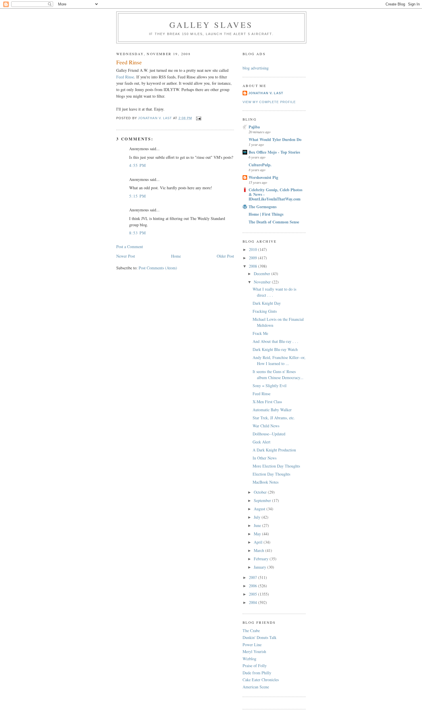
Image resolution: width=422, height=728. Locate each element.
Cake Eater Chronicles (261, 679)
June (258, 525)
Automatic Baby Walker (272, 409)
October (261, 492)
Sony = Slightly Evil (270, 385)
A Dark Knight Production (274, 450)
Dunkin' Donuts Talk (259, 637)
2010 (253, 249)
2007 (253, 577)
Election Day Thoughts (271, 474)
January (260, 567)
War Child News (266, 425)
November (263, 282)
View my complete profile (269, 102)
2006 (253, 585)
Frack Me (260, 333)
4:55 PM (137, 165)
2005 (253, 594)
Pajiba (254, 127)
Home (176, 256)
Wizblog (249, 658)
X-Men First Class (267, 401)
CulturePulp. (260, 165)
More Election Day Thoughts (276, 466)
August (260, 508)
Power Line (252, 644)
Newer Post (125, 256)
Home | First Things (266, 214)
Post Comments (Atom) (158, 268)
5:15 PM (137, 196)
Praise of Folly (255, 665)
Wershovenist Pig (263, 177)
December (262, 273)
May (258, 533)
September (263, 500)
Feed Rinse (125, 77)
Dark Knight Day (267, 303)
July (258, 517)
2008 (253, 266)
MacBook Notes (265, 482)
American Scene (256, 687)
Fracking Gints (265, 311)
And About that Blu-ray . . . (275, 341)
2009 (253, 257)
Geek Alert (261, 442)
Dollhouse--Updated (269, 434)
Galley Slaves (211, 24)
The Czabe (251, 630)
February (262, 558)
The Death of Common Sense (274, 222)
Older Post (225, 256)
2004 (253, 602)
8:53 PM (137, 232)
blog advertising (256, 68)
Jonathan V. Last (265, 93)
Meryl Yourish (254, 651)
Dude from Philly (257, 672)
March (259, 550)
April (259, 542)
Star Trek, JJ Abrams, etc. (274, 417)
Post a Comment (129, 246)
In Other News (264, 458)
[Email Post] (198, 118)
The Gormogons (262, 207)
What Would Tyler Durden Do (275, 139)
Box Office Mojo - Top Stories (274, 152)
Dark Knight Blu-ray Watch (275, 349)
